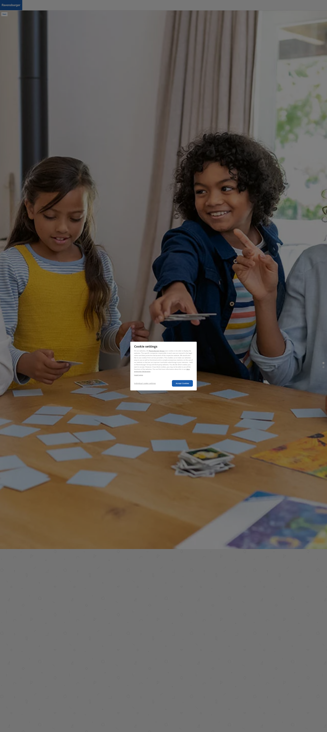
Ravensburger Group (156, 351)
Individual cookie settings (145, 383)
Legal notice (138, 375)
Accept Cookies (182, 383)
